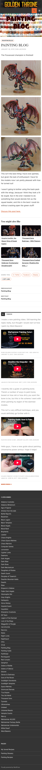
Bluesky (35, 275)
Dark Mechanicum (7, 567)
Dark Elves (5, 564)
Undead (4, 707)
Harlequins (5, 600)
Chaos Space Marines (8, 540)
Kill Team (4, 615)
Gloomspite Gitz (6, 594)
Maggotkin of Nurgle (8, 624)
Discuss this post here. (11, 211)
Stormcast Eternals (7, 689)
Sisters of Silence (7, 669)
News (3, 633)
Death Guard (5, 573)
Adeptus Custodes (7, 502)
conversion (5, 549)
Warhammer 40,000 (8, 719)
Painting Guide (6, 651)
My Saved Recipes (7, 749)
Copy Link (6, 279)
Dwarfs (3, 582)
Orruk (3, 645)
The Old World (6, 695)
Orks (2, 642)
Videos (9, 314)
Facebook (26, 275)
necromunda (5, 627)
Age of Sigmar (6, 508)
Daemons (4, 555)
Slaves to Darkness (8, 674)
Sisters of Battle (6, 666)
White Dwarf (5, 728)
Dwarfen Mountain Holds (9, 579)
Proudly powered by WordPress (10, 767)
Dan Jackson (21, 49)
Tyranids (4, 701)
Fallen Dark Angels (7, 591)
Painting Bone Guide (8, 440)
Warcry (3, 716)
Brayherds (4, 532)
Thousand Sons (6, 698)
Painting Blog (7, 40)
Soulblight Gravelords (8, 680)
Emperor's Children (7, 588)
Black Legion (5, 520)
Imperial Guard (6, 606)
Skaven (3, 672)
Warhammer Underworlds (10, 725)
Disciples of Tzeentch (8, 576)
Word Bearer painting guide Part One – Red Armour (19, 352)
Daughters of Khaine (8, 570)
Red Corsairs (5, 660)
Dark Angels (5, 558)
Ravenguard (5, 657)
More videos (6, 484)
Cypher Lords (6, 552)
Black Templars (6, 523)
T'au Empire (5, 692)
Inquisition (4, 609)
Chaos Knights (6, 537)
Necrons (4, 630)
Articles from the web (8, 511)
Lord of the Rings (7, 621)
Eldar (3, 585)
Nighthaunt (5, 639)
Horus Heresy (6, 603)
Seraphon (4, 663)
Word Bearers (6, 731)
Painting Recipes (7, 757)
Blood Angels (5, 526)
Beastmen (4, 517)
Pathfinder (4, 654)
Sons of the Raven (7, 678)
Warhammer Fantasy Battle (10, 722)
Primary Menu (39, 10)
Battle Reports (6, 514)
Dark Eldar (4, 561)
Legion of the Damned (9, 618)
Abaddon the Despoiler (9, 382)
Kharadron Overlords (8, 612)
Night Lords (5, 636)
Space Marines (6, 686)
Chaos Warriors (6, 543)
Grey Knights (5, 597)
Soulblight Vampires (8, 683)
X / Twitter (16, 275)
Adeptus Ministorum (8, 505)
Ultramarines (5, 704)
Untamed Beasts (7, 710)
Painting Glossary (7, 753)
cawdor (3, 535)
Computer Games (7, 546)
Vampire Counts (6, 713)
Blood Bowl (5, 529)
